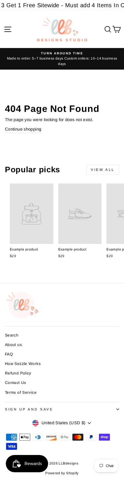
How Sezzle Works (23, 364)
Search (11, 335)
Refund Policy (18, 373)
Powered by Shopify (62, 473)
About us (13, 345)
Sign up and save (29, 409)
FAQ (9, 354)
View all (103, 170)
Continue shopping (23, 129)
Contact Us (15, 383)
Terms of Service (21, 392)
